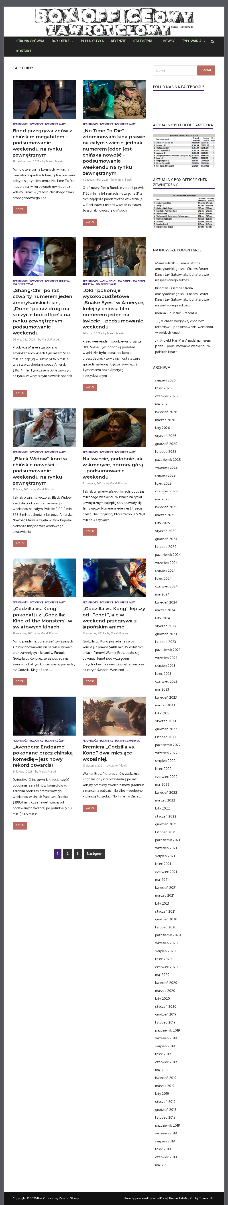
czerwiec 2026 (166, 396)
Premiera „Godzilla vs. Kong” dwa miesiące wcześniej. (109, 753)
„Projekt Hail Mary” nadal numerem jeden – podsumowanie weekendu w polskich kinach (183, 346)
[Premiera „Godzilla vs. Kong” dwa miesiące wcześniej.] (114, 717)
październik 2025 (168, 459)
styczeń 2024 (166, 626)
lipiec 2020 (163, 958)
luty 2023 (162, 713)
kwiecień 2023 (166, 697)
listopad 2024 (166, 546)
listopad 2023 (165, 641)
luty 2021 (162, 903)
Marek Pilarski (54, 161)
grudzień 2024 (166, 538)
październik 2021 (167, 840)
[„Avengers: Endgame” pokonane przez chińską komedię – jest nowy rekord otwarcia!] (44, 717)
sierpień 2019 (165, 1046)
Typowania (192, 41)
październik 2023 (167, 649)
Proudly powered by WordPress (145, 1198)
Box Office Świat (55, 124)
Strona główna (30, 41)
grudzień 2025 (166, 443)
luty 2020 (162, 998)
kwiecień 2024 (166, 602)
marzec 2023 (165, 705)
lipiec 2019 (163, 1054)
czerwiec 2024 (166, 586)
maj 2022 (162, 784)
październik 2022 (168, 744)
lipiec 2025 (163, 483)
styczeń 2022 (165, 816)
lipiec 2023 (163, 673)
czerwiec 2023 (166, 681)
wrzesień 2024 (166, 562)
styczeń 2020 (165, 1006)
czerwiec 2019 (166, 1062)
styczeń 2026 (165, 435)
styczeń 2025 (165, 530)
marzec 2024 (165, 610)
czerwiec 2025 (166, 491)
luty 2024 (162, 618)
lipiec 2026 (163, 388)
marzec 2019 (164, 1085)
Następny (94, 853)
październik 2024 (168, 554)
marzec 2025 (165, 515)
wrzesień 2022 (166, 752)
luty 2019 (162, 1093)
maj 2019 (162, 1070)
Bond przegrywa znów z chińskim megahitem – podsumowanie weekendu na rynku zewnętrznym (42, 143)
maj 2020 (162, 974)
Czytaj (20, 210)
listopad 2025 (165, 451)
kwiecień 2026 (166, 412)
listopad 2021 (165, 832)
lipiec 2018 (163, 1149)
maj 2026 (162, 404)
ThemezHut (207, 1198)
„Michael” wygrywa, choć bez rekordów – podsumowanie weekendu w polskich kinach (184, 327)
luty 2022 (162, 808)
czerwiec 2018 (166, 1157)
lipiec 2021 (163, 863)
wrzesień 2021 (166, 848)
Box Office (61, 41)
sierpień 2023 (165, 665)
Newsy (169, 41)
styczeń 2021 (165, 911)
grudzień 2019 (165, 1014)
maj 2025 (162, 499)
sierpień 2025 (165, 475)
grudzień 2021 (165, 824)
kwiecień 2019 (165, 1077)
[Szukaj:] (184, 70)
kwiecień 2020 (166, 982)
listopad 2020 (165, 927)
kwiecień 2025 (166, 507)
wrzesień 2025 (166, 467)
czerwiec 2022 (166, 776)
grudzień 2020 (166, 919)
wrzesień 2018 (166, 1133)
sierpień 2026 (165, 380)
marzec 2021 (164, 895)
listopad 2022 (165, 737)
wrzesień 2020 (166, 943)
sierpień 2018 (165, 1141)
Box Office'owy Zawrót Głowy (58, 1198)
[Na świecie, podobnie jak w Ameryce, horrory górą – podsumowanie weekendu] (114, 428)
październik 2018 (167, 1125)
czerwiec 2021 (166, 871)
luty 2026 (162, 427)
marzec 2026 (165, 420)
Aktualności (20, 124)
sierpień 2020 (165, 951)
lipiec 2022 (163, 768)
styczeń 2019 (165, 1101)
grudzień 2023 (166, 634)
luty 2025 (162, 523)
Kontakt (23, 51)
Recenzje (118, 41)
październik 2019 (167, 1030)
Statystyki (142, 41)
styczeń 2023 (165, 721)
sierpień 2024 (165, 570)
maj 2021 (162, 879)
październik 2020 (168, 935)
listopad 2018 (165, 1117)
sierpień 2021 (165, 856)
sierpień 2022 (165, 760)
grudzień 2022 (166, 729)
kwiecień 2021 (165, 887)
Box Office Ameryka (57, 281)
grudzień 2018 (165, 1109)
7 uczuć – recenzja (183, 313)
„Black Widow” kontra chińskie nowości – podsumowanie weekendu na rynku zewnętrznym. (40, 471)
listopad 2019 (165, 1022)
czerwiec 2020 (166, 966)
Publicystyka (92, 41)
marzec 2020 (165, 990)
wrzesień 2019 (166, 1038)
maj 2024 (162, 594)
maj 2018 (162, 1165)
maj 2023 (162, 689)
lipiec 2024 (163, 578)
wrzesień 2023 (166, 657)
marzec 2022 (165, 800)
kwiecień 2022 (166, 792)
